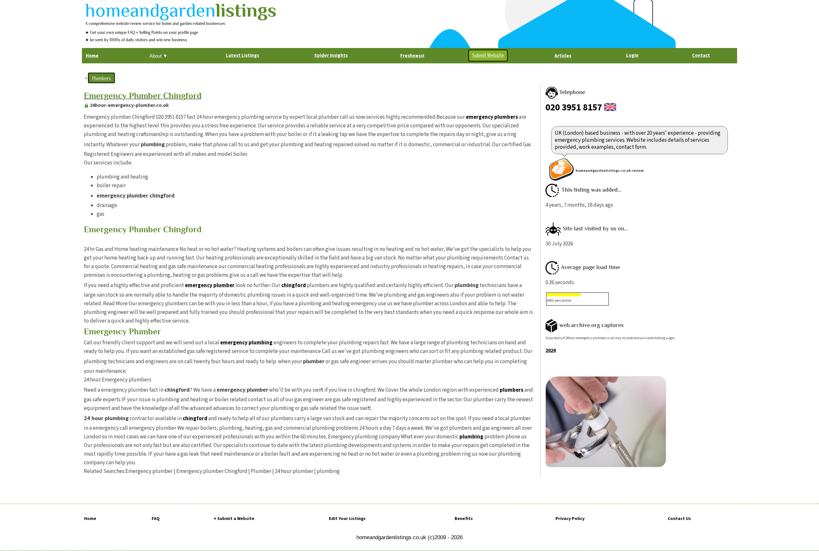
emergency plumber (210, 285)
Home (90, 518)
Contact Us (679, 518)
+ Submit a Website (234, 518)
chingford (293, 285)
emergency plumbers (492, 117)
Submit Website (488, 55)
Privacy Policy (569, 518)
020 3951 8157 (573, 107)
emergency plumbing (246, 343)
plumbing (471, 437)
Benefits (464, 518)
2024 (550, 350)
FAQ (156, 518)
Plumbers (101, 78)
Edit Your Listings (347, 518)
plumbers (511, 390)
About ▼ (158, 56)
